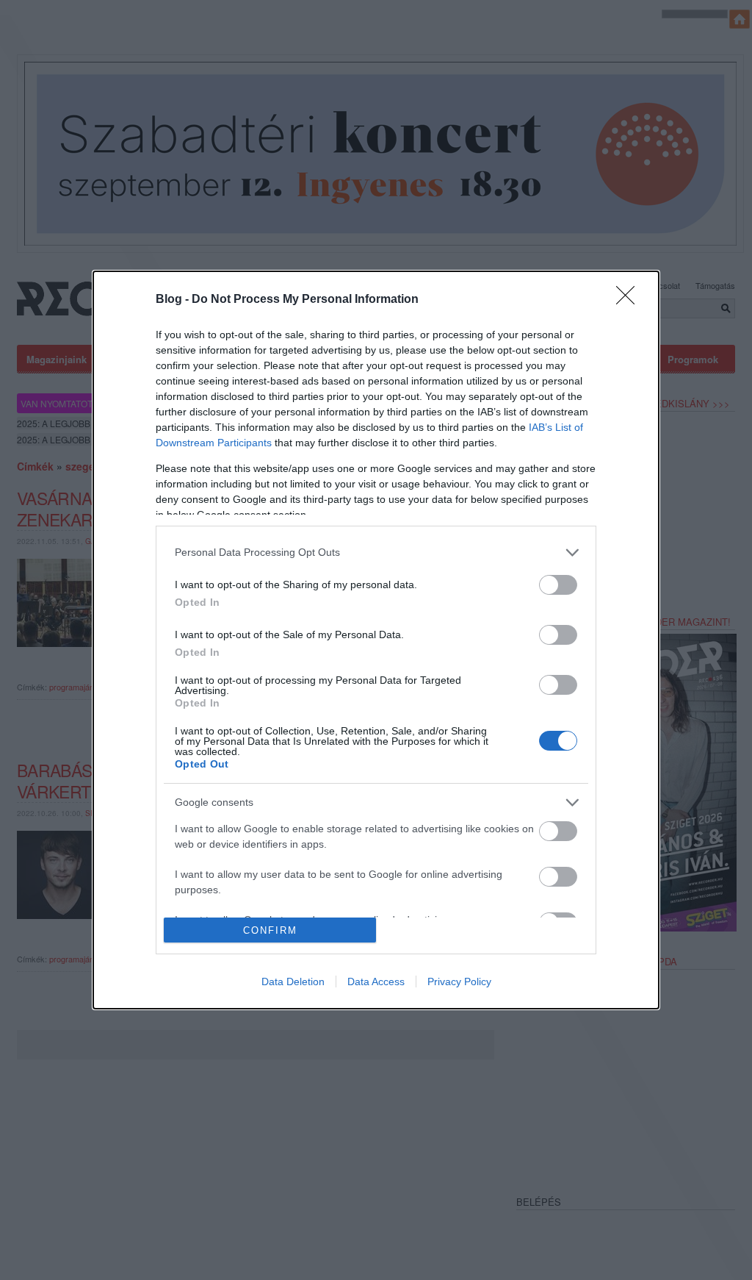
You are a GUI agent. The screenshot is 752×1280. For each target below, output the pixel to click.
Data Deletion (293, 981)
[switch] (558, 585)
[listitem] (376, 552)
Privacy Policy (459, 981)
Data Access (376, 981)
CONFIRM (270, 930)
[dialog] (376, 640)
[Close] (630, 300)
